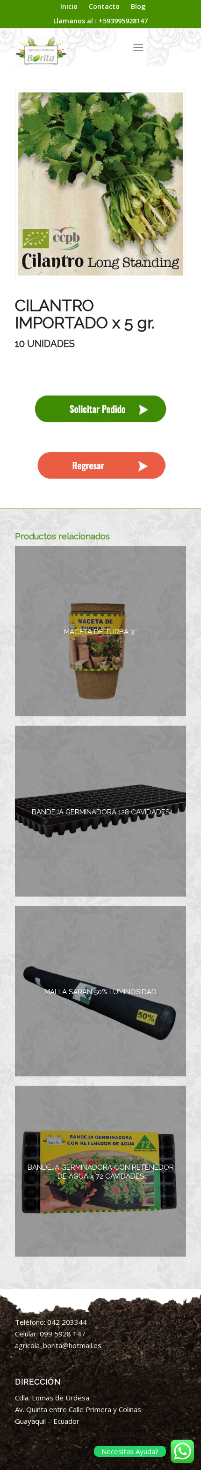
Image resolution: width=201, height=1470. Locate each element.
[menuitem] (69, 6)
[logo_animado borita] (83, 47)
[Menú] (138, 47)
